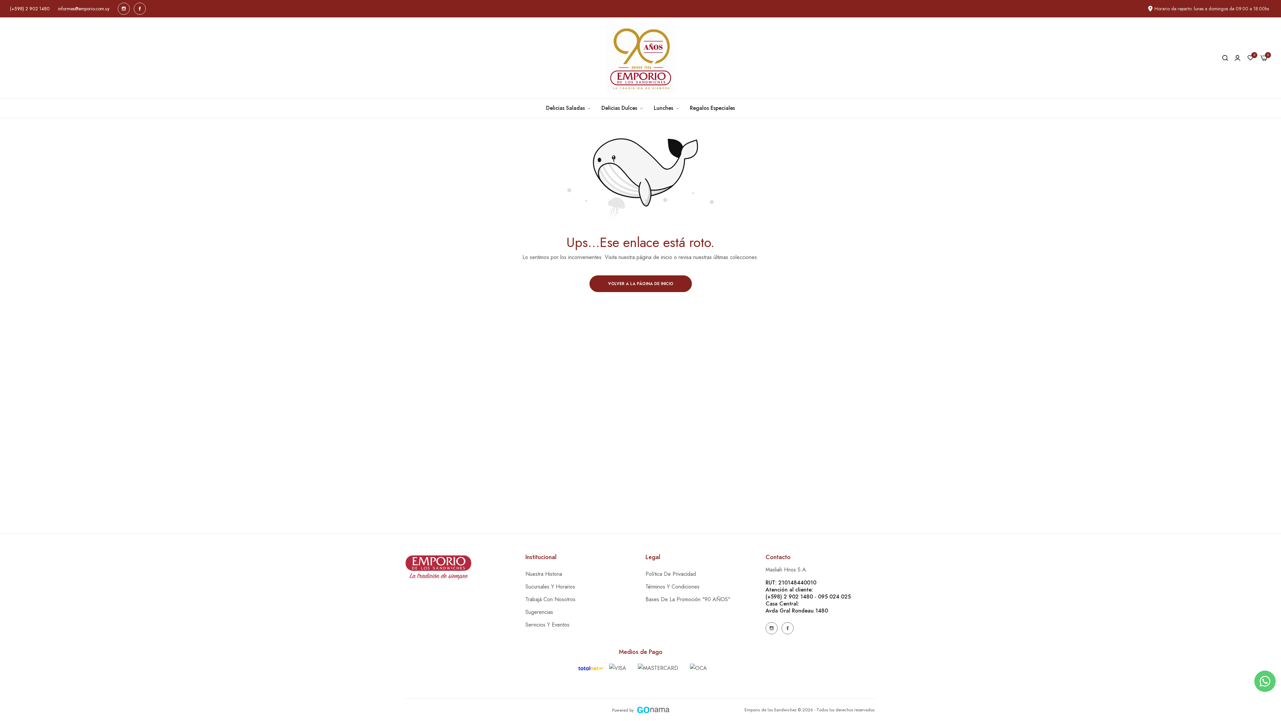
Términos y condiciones (673, 586)
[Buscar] (1225, 58)
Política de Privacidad (671, 574)
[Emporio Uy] (640, 58)
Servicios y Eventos (547, 625)
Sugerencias (539, 612)
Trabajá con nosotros (550, 599)
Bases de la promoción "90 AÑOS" (688, 599)
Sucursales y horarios (550, 586)
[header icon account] (1237, 58)
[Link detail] (124, 9)
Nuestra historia (543, 574)
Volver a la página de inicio (640, 284)
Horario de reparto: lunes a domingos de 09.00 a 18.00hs (1212, 8)
